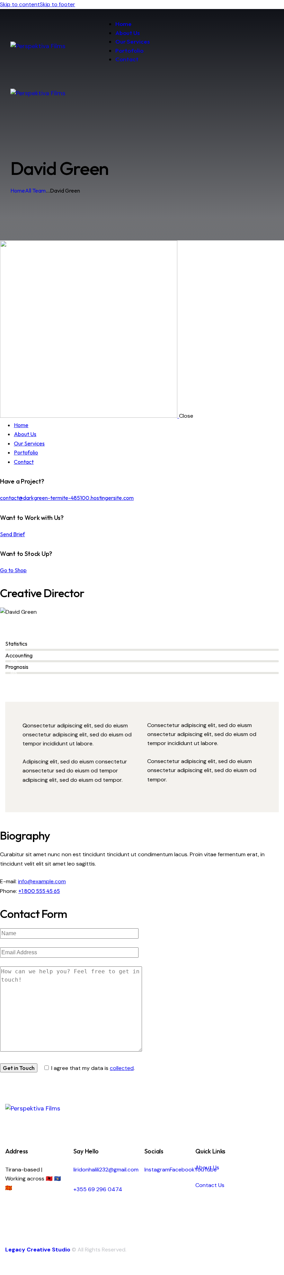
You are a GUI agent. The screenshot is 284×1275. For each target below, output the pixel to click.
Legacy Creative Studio (37, 1249)
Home (17, 190)
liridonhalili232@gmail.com (106, 1169)
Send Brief (12, 534)
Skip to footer (57, 4)
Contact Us (209, 1185)
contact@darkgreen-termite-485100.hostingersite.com (67, 497)
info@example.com (42, 881)
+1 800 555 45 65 (39, 890)
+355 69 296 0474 (97, 1189)
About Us (207, 1167)
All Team (35, 190)
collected (122, 1068)
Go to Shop (13, 570)
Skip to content (20, 4)
